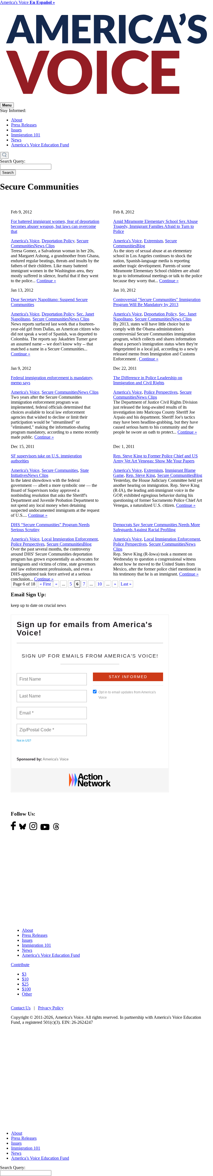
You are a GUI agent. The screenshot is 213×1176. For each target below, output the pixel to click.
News (16, 140)
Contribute (20, 964)
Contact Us (21, 1008)
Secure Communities (50, 319)
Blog (140, 245)
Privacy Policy (51, 1008)
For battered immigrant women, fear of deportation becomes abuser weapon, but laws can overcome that (55, 226)
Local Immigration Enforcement (70, 539)
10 (99, 584)
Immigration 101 (25, 135)
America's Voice (27, 2)
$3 (24, 974)
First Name (30, 676)
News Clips (44, 245)
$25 (25, 984)
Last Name (29, 692)
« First (45, 584)
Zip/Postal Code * (35, 726)
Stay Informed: (13, 110)
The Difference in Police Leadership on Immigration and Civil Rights (147, 380)
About (16, 120)
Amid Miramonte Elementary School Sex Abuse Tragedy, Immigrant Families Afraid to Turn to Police (155, 226)
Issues (16, 130)
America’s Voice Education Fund (40, 144)
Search (8, 172)
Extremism (153, 240)
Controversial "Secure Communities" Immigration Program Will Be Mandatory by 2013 (157, 302)
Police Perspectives (161, 392)
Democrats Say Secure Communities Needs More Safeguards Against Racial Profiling (156, 527)
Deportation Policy (58, 240)
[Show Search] (4, 155)
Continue (46, 280)
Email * (26, 709)
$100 (26, 989)
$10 (25, 979)
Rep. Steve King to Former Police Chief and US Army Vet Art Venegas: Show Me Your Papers (155, 458)
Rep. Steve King (140, 475)
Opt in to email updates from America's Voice (127, 694)
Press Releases (24, 125)
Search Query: (12, 161)
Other (27, 994)
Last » (126, 584)
